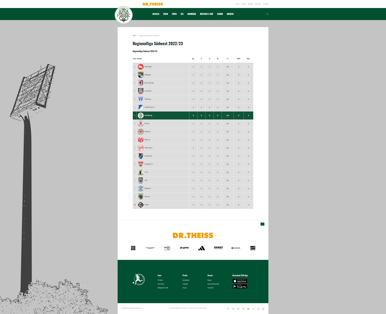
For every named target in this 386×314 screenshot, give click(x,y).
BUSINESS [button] (230, 14)
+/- (228, 59)
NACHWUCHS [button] (191, 14)
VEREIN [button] (165, 14)
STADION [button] (220, 14)
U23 (182, 14)
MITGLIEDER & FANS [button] (206, 14)
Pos (134, 59)
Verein (139, 59)
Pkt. (248, 59)
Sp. (193, 59)
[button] (267, 14)
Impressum (193, 308)
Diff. (238, 59)
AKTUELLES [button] (155, 14)
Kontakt (265, 4)
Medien (250, 4)
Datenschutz (202, 308)
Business (258, 4)
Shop (237, 4)
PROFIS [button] (174, 14)
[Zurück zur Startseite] (124, 15)
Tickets (243, 4)
